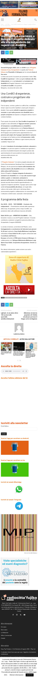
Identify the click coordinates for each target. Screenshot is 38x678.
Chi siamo (3, 627)
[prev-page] (18, 360)
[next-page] (20, 360)
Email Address (5, 426)
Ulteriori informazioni (16, 675)
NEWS (8, 33)
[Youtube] (24, 615)
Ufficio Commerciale (6, 635)
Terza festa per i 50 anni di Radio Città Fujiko (6, 353)
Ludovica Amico (6, 48)
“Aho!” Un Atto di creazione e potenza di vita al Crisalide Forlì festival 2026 (18, 353)
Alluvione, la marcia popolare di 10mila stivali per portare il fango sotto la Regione (29, 316)
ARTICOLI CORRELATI (11, 339)
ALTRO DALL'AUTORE (27, 339)
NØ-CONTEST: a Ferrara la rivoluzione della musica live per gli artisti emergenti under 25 (31, 354)
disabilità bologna (10, 297)
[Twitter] (7, 52)
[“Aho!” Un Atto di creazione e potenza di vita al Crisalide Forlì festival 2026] (19, 346)
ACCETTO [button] (29, 675)
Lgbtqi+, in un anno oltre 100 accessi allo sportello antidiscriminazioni (9, 316)
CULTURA (7, 24)
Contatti (3, 638)
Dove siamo (4, 630)
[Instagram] (17, 615)
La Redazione (4, 632)
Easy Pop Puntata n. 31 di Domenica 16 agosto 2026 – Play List (18, 649)
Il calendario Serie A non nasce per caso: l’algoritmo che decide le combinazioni (18, 653)
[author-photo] (19, 327)
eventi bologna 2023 (21, 297)
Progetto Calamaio (8, 162)
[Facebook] (3, 52)
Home (2, 24)
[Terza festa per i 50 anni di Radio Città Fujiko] (6, 346)
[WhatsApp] (11, 52)
